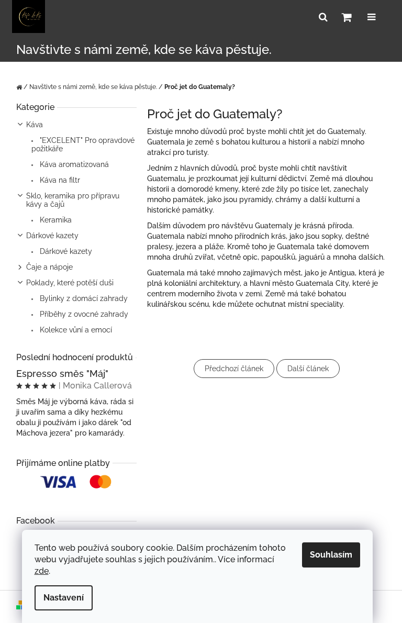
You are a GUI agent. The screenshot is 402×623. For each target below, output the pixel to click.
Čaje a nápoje (49, 267)
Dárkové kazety (52, 235)
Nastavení (63, 598)
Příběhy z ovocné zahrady (83, 314)
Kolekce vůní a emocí (75, 330)
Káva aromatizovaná (73, 164)
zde (42, 571)
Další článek (308, 368)
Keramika (55, 220)
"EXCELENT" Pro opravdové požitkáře (83, 144)
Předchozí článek (234, 368)
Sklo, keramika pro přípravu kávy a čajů (72, 200)
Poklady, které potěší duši (70, 283)
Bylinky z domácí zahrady (83, 298)
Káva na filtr (59, 180)
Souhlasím (331, 555)
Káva (34, 124)
